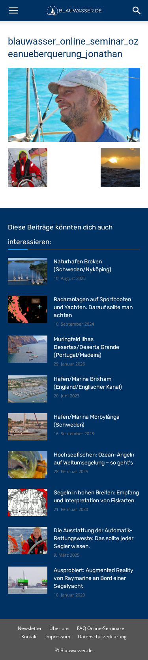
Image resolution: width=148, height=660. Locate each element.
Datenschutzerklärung (102, 636)
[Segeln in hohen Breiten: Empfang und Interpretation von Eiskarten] (27, 502)
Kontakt (29, 636)
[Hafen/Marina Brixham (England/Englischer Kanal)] (27, 389)
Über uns (59, 628)
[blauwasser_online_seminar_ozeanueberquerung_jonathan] (74, 139)
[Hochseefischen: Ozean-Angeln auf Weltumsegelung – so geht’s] (27, 464)
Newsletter (30, 628)
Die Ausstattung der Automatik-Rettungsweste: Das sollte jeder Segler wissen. (93, 538)
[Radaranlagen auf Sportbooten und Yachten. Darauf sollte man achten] (27, 309)
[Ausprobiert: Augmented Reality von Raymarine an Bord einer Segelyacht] (27, 580)
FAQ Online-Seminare (100, 628)
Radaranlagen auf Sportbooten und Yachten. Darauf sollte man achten (93, 307)
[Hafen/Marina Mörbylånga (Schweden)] (27, 426)
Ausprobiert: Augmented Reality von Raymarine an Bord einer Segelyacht (93, 578)
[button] (13, 10)
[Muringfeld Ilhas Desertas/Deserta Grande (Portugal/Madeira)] (27, 349)
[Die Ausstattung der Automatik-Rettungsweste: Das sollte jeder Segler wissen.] (27, 540)
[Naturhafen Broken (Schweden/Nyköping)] (27, 271)
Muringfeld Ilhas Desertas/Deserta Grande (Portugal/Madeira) (86, 347)
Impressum (57, 636)
